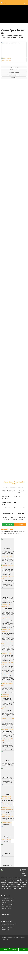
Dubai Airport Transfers (8, 904)
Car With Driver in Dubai (8, 899)
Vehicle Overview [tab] (14, 67)
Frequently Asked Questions (9, 924)
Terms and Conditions (7, 928)
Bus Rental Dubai (6, 908)
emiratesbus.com (10, 937)
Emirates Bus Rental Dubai (8, 86)
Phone (5, 949)
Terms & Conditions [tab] (14, 72)
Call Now (20, 524)
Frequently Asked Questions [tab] (14, 75)
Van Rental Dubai (6, 906)
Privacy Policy (5, 929)
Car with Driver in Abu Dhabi (13, 314)
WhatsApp (14, 949)
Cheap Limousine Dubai (8, 900)
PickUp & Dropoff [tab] (14, 69)
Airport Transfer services (16, 308)
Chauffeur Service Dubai (8, 902)
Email (23, 949)
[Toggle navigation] (24, 2)
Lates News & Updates (8, 926)
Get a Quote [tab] (14, 77)
